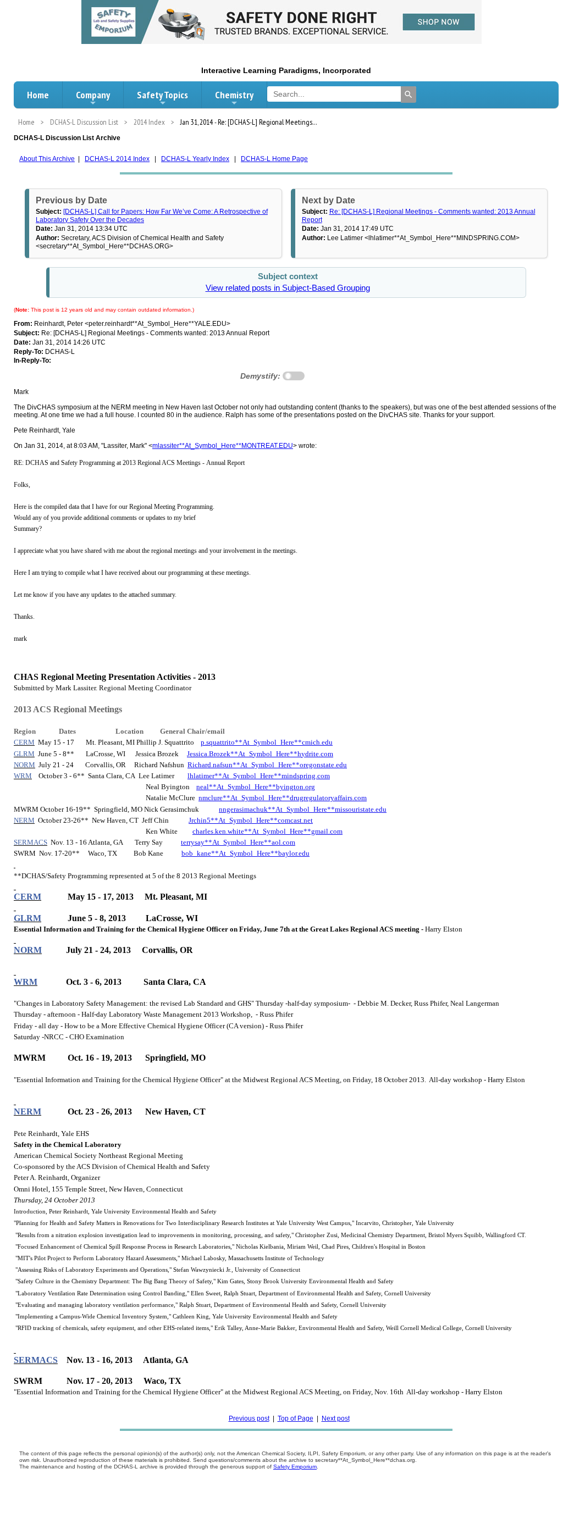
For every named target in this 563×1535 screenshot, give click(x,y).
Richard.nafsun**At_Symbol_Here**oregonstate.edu (267, 765)
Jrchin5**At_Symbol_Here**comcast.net (251, 820)
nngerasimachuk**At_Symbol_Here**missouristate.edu (303, 809)
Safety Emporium (295, 1467)
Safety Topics (162, 94)
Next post (336, 1418)
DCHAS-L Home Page (274, 159)
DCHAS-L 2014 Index (117, 159)
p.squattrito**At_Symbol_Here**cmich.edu (267, 742)
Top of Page (295, 1418)
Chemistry (234, 94)
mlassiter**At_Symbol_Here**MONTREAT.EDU (222, 446)
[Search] (408, 94)
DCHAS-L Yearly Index (195, 159)
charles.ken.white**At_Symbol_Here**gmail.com (267, 831)
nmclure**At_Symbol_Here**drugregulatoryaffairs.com (282, 798)
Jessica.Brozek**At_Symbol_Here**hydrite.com (260, 754)
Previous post (249, 1418)
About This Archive (47, 159)
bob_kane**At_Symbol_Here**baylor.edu (245, 853)
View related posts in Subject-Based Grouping (288, 288)
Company (93, 94)
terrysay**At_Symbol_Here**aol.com (238, 842)
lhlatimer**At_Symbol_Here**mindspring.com (258, 776)
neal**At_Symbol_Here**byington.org (255, 787)
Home (38, 94)
